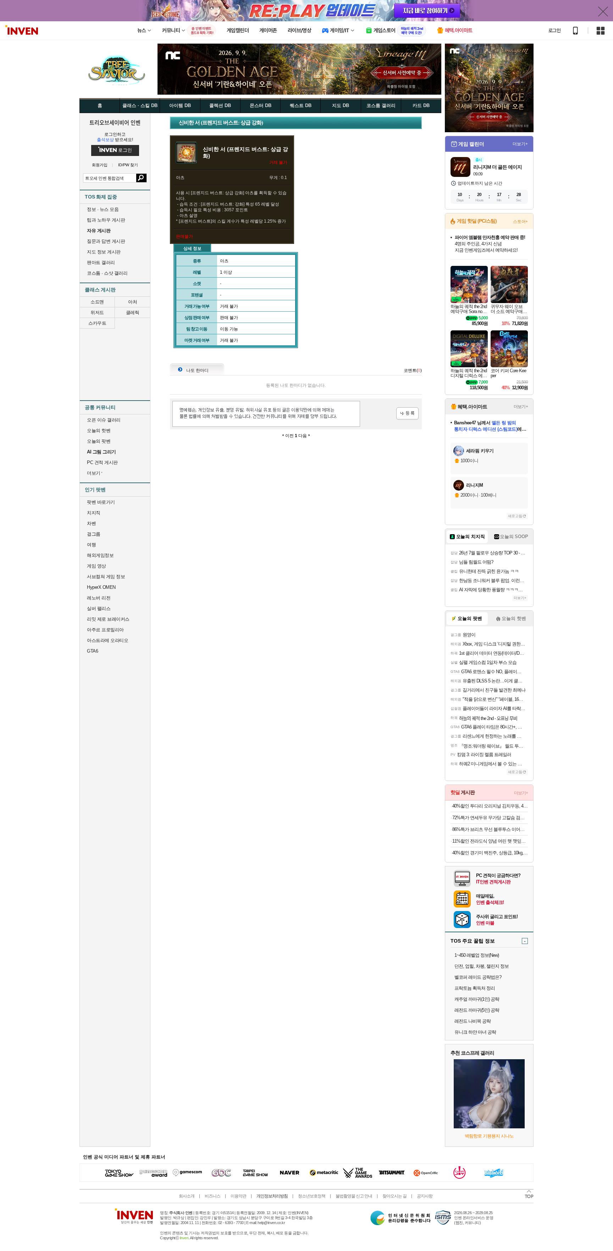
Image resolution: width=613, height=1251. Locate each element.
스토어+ (520, 221)
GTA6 (92, 651)
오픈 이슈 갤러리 (104, 420)
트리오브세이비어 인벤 (114, 122)
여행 (91, 544)
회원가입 (99, 165)
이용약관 (238, 1196)
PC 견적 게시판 (102, 462)
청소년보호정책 (311, 1196)
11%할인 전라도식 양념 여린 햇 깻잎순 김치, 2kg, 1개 (490, 841)
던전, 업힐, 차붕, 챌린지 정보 (481, 966)
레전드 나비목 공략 (472, 1021)
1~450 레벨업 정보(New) (476, 955)
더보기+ (520, 144)
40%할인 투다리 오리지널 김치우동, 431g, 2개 (490, 806)
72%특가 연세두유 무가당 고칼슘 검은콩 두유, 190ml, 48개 (490, 817)
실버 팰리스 (98, 608)
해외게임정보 (100, 555)
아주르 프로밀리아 (105, 629)
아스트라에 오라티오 (107, 640)
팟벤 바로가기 (101, 502)
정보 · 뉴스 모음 (102, 209)
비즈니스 (212, 1196)
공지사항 (424, 1196)
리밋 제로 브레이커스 (108, 619)
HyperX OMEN (101, 587)
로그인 (554, 30)
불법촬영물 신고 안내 (354, 1196)
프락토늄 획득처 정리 (474, 988)
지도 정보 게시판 (104, 252)
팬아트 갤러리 (101, 262)
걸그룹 (93, 534)
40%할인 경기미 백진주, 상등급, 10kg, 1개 (490, 852)
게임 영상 (96, 566)
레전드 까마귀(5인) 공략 (476, 1010)
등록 (407, 413)
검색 (141, 178)
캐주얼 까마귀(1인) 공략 (476, 999)
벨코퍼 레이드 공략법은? (477, 977)
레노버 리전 (98, 598)
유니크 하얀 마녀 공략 (475, 1032)
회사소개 (186, 1196)
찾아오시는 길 (394, 1196)
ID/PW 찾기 (128, 165)
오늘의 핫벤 (98, 430)
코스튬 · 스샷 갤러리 (107, 273)
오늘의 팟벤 (98, 441)
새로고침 (515, 516)
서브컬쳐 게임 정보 (106, 576)
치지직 (93, 512)
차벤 (91, 523)
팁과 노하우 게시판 (106, 220)
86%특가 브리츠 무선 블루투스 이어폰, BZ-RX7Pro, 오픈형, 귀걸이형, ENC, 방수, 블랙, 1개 (490, 829)
